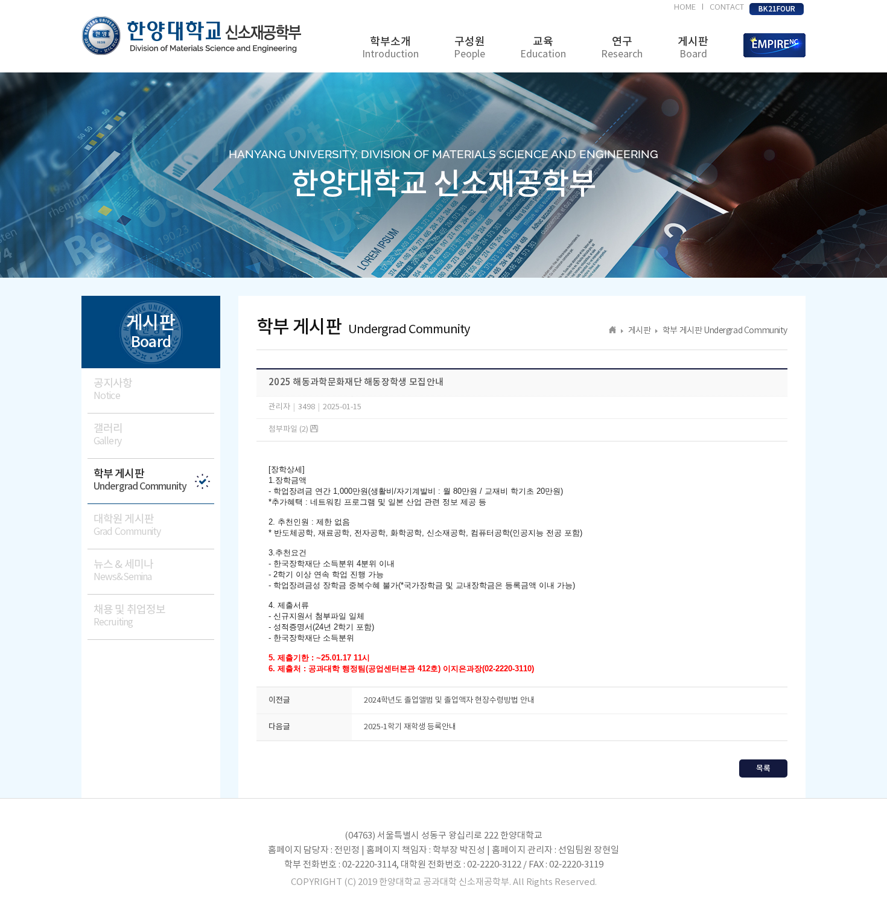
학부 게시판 (140, 480)
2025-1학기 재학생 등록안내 (410, 727)
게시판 (693, 48)
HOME (685, 7)
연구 (622, 48)
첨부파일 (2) (289, 429)
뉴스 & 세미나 (123, 570)
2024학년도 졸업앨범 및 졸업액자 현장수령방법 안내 (449, 700)
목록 (763, 768)
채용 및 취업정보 (129, 616)
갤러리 (108, 435)
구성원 (469, 48)
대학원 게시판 (127, 525)
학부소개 (390, 48)
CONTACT (727, 7)
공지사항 (113, 389)
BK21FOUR (776, 9)
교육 (543, 48)
